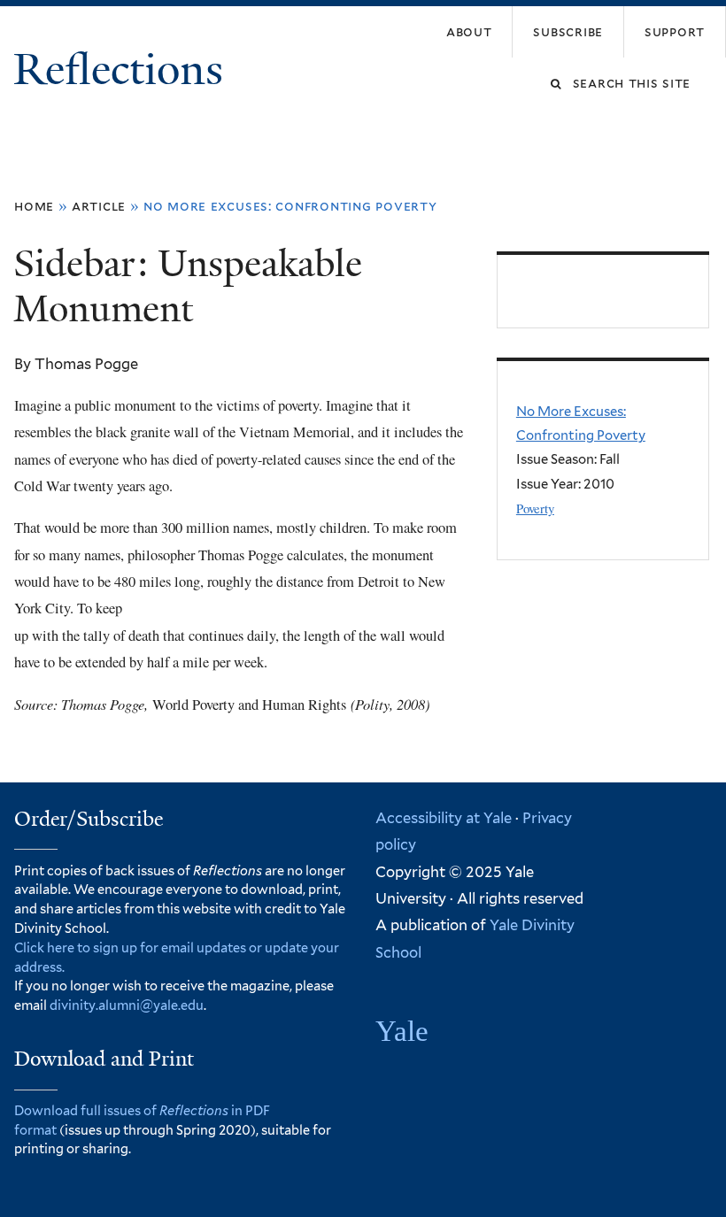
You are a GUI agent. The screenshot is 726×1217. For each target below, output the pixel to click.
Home (34, 205)
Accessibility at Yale (443, 818)
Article (99, 205)
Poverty (535, 508)
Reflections (123, 69)
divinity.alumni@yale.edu (127, 1005)
